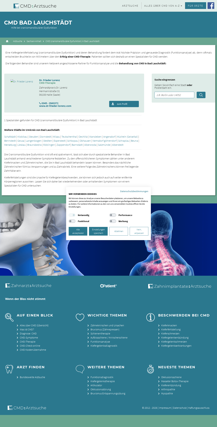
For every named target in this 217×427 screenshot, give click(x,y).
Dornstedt (45, 136)
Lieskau (21, 144)
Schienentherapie (100, 333)
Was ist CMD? (27, 329)
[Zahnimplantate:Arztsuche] (179, 287)
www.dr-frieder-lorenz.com (55, 105)
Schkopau (72, 140)
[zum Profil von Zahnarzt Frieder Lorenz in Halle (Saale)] (22, 81)
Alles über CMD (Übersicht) (34, 325)
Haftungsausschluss (198, 407)
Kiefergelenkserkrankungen (176, 345)
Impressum (165, 407)
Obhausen (85, 140)
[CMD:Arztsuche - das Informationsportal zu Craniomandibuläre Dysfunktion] (32, 5)
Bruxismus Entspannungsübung (108, 393)
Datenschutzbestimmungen (134, 191)
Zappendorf (63, 144)
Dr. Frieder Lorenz (49, 80)
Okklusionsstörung (101, 389)
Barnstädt (77, 144)
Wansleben (95, 136)
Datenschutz (179, 407)
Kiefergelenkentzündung (175, 337)
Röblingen (49, 144)
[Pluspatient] (108, 286)
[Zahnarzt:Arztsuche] (30, 287)
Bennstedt (10, 140)
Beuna (134, 140)
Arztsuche (130, 5)
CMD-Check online (30, 345)
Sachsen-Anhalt (34, 41)
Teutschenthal (69, 136)
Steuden (33, 136)
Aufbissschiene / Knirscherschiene (109, 337)
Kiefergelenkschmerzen (174, 341)
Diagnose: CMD (28, 333)
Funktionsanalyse (100, 341)
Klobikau (22, 136)
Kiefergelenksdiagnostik (104, 345)
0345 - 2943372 (50, 103)
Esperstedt (59, 140)
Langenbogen (34, 140)
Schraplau (123, 140)
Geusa (20, 140)
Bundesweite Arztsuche (32, 377)
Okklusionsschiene (171, 377)
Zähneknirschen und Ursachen (107, 325)
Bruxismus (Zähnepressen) (105, 329)
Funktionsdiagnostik (102, 377)
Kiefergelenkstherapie (103, 381)
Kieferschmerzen (170, 333)
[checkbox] (72, 215)
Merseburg (10, 144)
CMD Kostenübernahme (33, 349)
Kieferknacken (169, 325)
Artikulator (96, 385)
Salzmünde (104, 144)
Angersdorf (109, 136)
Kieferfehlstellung (171, 329)
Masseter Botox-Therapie (175, 381)
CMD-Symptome (29, 337)
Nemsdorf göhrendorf (104, 140)
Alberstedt (117, 144)
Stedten (47, 140)
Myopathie (167, 393)
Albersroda (90, 144)
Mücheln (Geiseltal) (127, 136)
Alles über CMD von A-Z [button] (162, 5)
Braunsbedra (34, 144)
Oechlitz (83, 136)
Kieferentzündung (171, 385)
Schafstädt (10, 136)
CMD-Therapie (27, 341)
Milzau (56, 136)
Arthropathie (168, 389)
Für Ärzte (195, 5)
